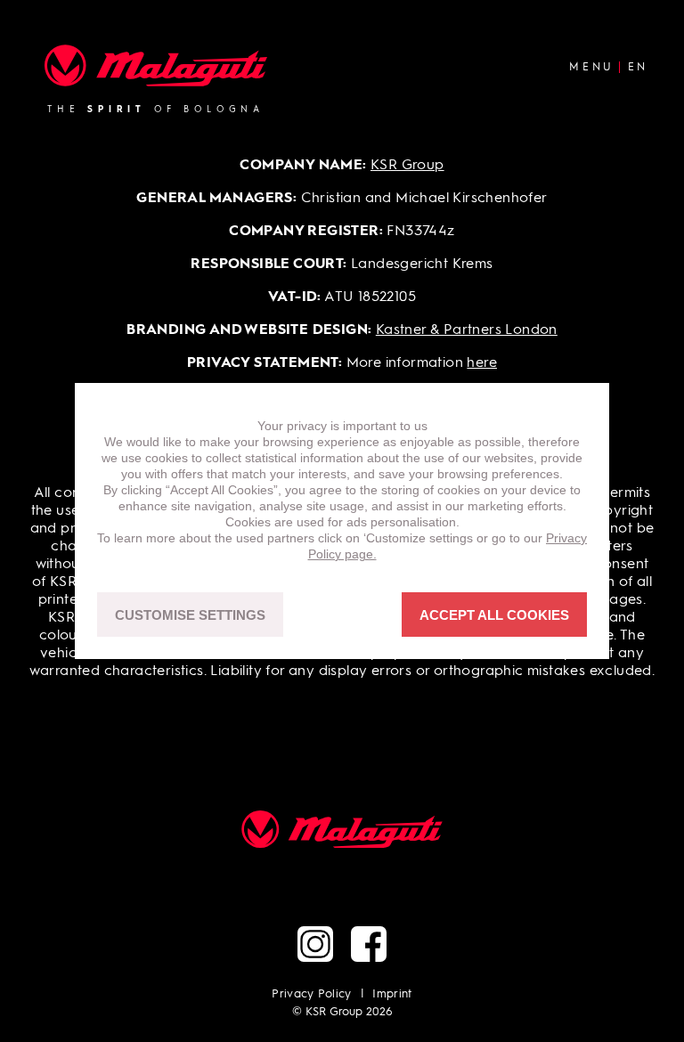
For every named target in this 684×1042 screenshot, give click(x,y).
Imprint (391, 994)
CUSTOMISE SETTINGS (190, 615)
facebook (369, 944)
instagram (315, 944)
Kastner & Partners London (467, 330)
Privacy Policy (312, 994)
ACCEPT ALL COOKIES (494, 615)
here (482, 363)
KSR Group (407, 166)
